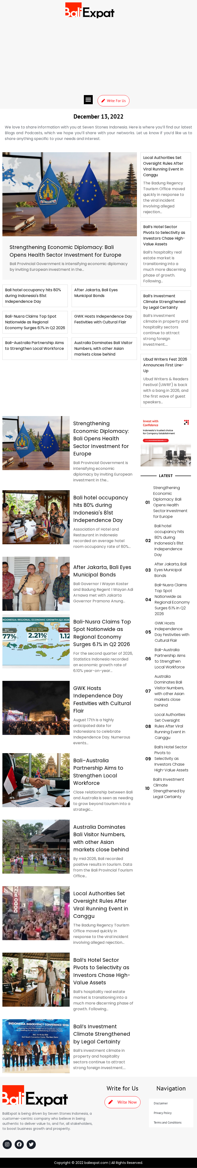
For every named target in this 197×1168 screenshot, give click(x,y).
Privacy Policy (163, 1113)
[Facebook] (19, 1144)
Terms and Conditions (167, 1122)
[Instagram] (7, 1144)
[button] (88, 99)
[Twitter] (31, 1144)
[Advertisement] (98, 56)
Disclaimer (161, 1103)
